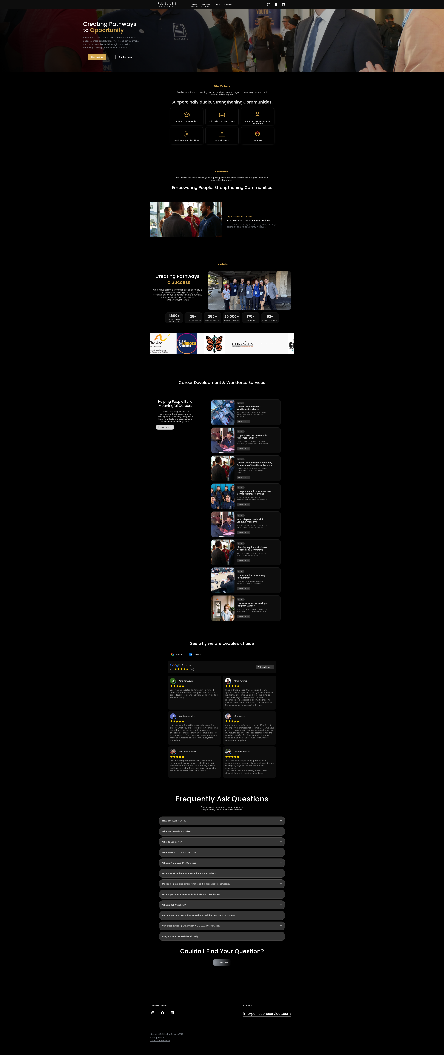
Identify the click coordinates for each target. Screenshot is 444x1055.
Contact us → (164, 427)
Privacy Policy (157, 1037)
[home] (167, 4)
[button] (155, 219)
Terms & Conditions (160, 1040)
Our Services (125, 57)
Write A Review (264, 667)
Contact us (97, 57)
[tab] (177, 654)
